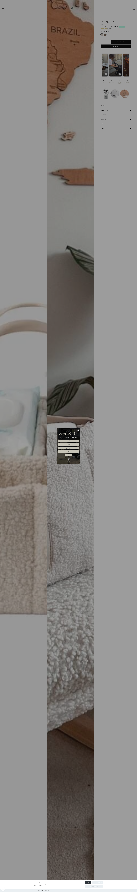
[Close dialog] (78, 430)
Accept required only (97, 882)
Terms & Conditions (44, 890)
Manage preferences (94, 886)
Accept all (88, 882)
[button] (68, 441)
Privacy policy (37, 890)
